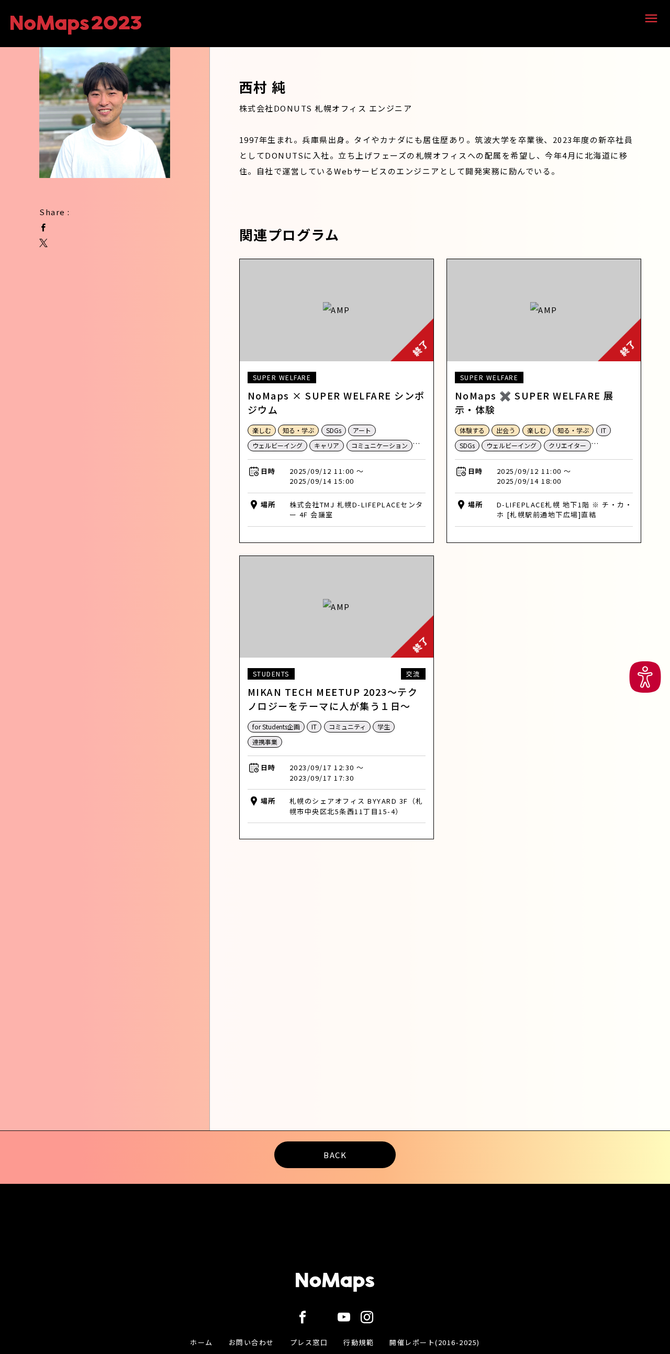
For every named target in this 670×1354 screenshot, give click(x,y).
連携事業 (264, 741)
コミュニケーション (379, 445)
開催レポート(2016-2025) (434, 1342)
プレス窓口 (309, 1342)
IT (603, 430)
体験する (472, 430)
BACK (335, 1154)
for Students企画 (276, 726)
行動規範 (358, 1342)
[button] (645, 677)
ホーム (201, 1342)
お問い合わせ (251, 1342)
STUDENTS (271, 673)
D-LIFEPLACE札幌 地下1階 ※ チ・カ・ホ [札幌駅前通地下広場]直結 (565, 510)
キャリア (326, 445)
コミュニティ (347, 726)
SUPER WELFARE (282, 377)
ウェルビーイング (277, 445)
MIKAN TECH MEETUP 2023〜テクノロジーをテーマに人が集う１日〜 (333, 699)
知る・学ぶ (298, 430)
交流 (413, 673)
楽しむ (261, 430)
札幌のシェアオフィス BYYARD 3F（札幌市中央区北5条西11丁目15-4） (356, 806)
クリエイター (567, 445)
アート (362, 430)
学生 (383, 726)
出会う (505, 430)
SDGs (333, 430)
